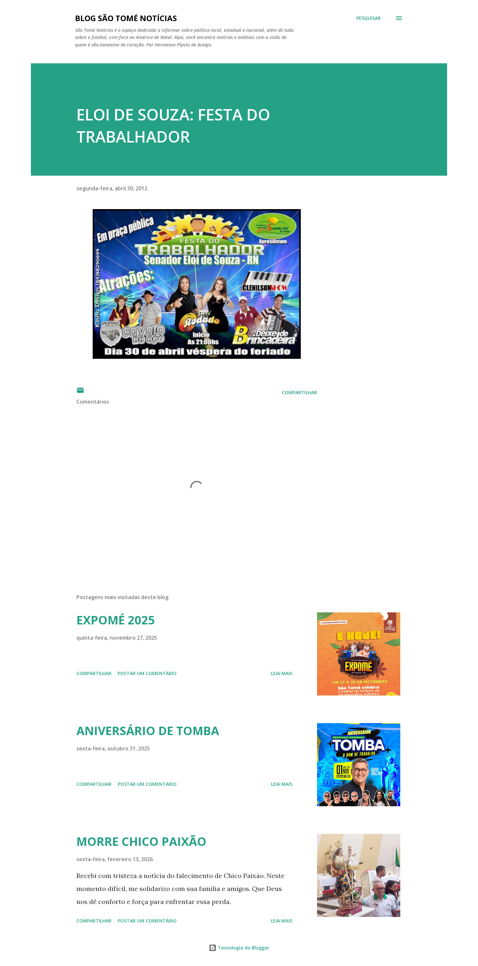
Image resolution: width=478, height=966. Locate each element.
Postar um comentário (147, 673)
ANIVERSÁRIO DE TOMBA (147, 731)
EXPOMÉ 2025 (115, 620)
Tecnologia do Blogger (243, 948)
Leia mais (281, 673)
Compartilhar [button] (299, 392)
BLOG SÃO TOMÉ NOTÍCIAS (126, 18)
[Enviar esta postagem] (80, 392)
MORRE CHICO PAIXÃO (141, 841)
